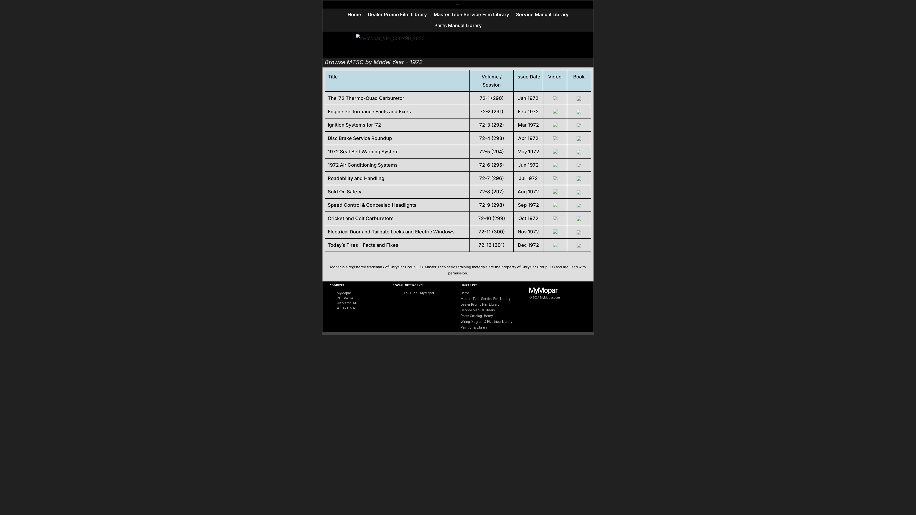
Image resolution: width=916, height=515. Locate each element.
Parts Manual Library (458, 25)
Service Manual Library (542, 14)
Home (354, 14)
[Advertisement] (525, 44)
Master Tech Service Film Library (471, 14)
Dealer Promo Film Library (397, 14)
